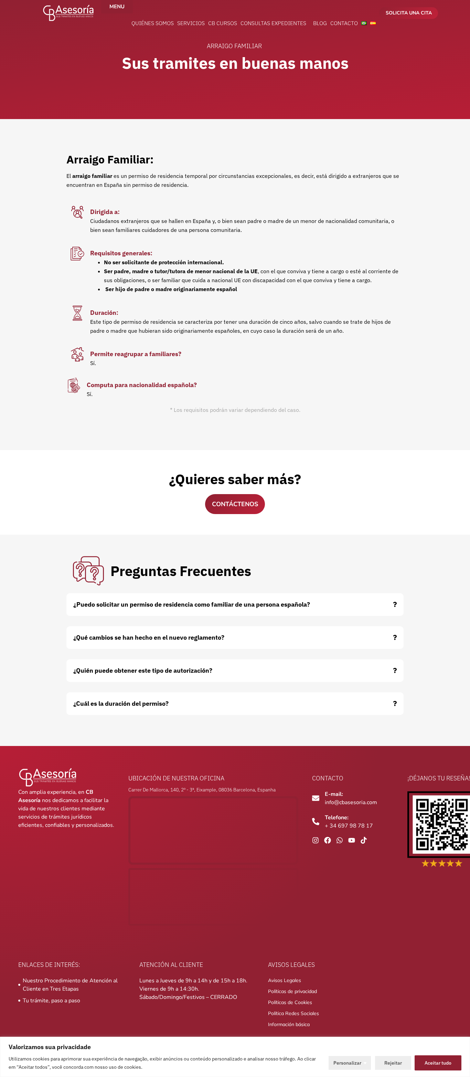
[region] (235, 1057)
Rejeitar (393, 1063)
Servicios (191, 23)
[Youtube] (351, 840)
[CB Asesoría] (68, 12)
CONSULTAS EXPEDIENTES (273, 23)
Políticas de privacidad (292, 991)
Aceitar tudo (438, 1063)
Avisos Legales (284, 980)
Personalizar (347, 1063)
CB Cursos (222, 23)
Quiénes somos (152, 23)
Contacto (344, 23)
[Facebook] (327, 840)
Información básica (289, 1024)
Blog (320, 23)
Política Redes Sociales (293, 1013)
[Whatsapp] (339, 840)
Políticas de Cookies (290, 1002)
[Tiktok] (363, 840)
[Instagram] (315, 840)
